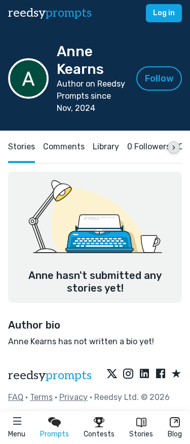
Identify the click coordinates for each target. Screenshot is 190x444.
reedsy (50, 13)
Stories (141, 434)
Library (106, 146)
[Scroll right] (174, 147)
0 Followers (148, 146)
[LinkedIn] (144, 374)
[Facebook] (161, 374)
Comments (64, 146)
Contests (99, 434)
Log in (164, 13)
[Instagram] (128, 374)
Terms (41, 397)
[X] (112, 374)
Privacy (73, 397)
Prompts (54, 434)
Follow (159, 78)
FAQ (15, 397)
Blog (175, 434)
